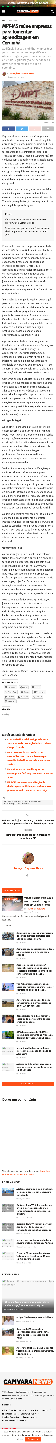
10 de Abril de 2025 (25, 1234)
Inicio (4, 21)
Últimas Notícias (19, 1411)
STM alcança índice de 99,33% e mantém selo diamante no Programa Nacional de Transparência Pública (34, 1035)
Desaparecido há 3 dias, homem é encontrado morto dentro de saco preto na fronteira (33, 1019)
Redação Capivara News (22, 74)
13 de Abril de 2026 (25, 1342)
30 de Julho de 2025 (25, 1218)
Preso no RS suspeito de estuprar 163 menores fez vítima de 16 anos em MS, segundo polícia (33, 1256)
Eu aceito (33, 1439)
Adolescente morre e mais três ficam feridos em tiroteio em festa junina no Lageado (34, 1192)
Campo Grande (11, 899)
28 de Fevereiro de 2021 (26, 1321)
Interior (22, 1421)
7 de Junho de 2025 (25, 1199)
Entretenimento (9, 1414)
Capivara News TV (28, 1414)
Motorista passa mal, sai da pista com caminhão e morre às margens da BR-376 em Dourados (33, 1003)
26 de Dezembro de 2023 (27, 1247)
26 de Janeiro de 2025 (25, 1358)
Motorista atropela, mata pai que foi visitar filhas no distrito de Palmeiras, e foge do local (35, 1351)
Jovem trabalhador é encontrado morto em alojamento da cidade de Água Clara (33, 1051)
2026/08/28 (22, 943)
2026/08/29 (30, 912)
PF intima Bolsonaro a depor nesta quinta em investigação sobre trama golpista (26, 1304)
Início (4, 1411)
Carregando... (28, 1084)
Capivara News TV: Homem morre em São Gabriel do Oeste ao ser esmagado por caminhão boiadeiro (34, 1227)
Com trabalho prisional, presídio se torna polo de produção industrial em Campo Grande (29, 743)
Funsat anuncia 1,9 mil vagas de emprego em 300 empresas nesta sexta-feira (30, 773)
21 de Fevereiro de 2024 (14, 1310)
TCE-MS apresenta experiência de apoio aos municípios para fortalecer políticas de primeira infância (34, 987)
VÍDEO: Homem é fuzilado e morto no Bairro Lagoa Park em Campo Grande (38, 901)
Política (34, 1411)
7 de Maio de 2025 (24, 1263)
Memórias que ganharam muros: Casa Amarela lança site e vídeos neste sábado (35, 952)
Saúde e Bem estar (10, 1417)
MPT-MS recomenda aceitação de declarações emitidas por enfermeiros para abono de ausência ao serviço (29, 786)
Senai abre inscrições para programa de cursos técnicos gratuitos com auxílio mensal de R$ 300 (27, 231)
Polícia (45, 1411)
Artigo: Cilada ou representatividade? (35, 1317)
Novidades (13, 21)
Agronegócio (28, 1417)
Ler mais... (9, 925)
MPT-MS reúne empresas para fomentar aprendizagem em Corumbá (22, 802)
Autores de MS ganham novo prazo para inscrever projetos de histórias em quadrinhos (34, 1067)
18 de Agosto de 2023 (14, 77)
